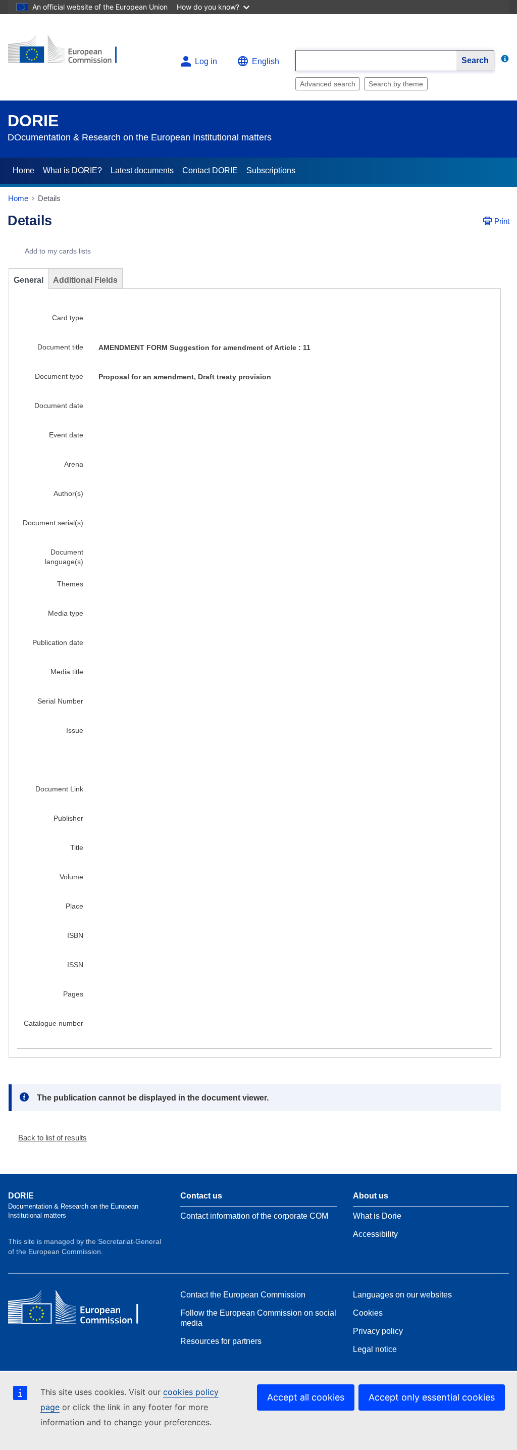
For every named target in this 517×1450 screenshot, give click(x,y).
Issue (74, 730)
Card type (67, 318)
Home (23, 170)
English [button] (265, 61)
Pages (73, 994)
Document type (59, 376)
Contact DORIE (210, 170)
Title (76, 847)
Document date (58, 406)
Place (74, 906)
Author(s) (68, 493)
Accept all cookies (305, 1397)
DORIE (33, 121)
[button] (48, 1137)
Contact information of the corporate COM (254, 1216)
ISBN (75, 935)
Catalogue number (53, 1023)
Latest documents (142, 170)
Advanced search (327, 84)
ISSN (75, 965)
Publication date (57, 642)
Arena (73, 464)
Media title (66, 672)
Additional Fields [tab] (85, 280)
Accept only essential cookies (432, 1397)
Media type (65, 613)
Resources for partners (221, 1341)
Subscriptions (270, 170)
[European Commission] (69, 53)
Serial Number (60, 701)
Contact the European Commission (242, 1294)
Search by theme (396, 84)
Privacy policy (378, 1331)
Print (501, 221)
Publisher (68, 818)
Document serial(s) (53, 523)
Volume (71, 877)
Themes (70, 584)
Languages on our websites (402, 1294)
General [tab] (28, 280)
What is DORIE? (72, 170)
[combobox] (376, 61)
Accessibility (375, 1234)
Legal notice (375, 1349)
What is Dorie (377, 1216)
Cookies (368, 1313)
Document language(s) (64, 557)
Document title (60, 347)
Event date (66, 435)
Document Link (59, 789)
